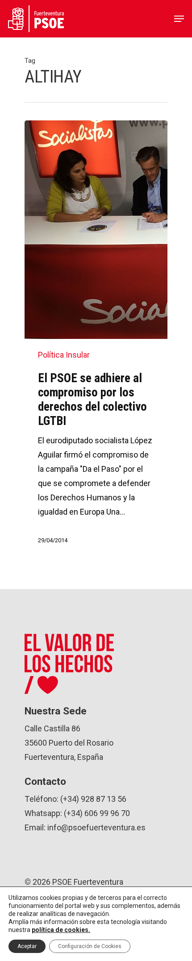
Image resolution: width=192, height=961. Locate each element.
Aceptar (27, 946)
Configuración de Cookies (89, 946)
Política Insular (64, 354)
